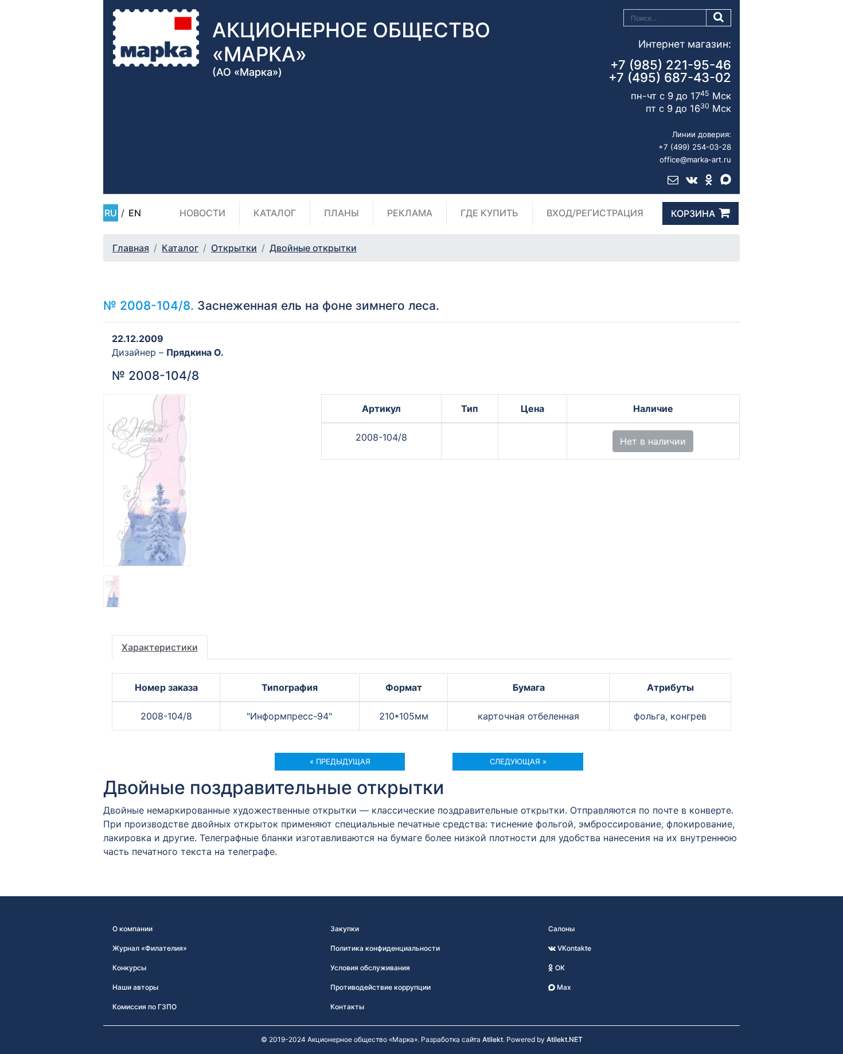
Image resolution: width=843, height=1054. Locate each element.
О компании (132, 928)
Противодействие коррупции (380, 987)
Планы (341, 213)
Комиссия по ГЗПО (144, 1006)
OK (559, 967)
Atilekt (492, 1039)
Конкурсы (129, 967)
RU (110, 213)
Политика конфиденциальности (385, 948)
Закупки (344, 928)
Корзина (693, 213)
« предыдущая (340, 761)
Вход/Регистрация (595, 213)
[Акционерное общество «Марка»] (156, 37)
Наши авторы (135, 987)
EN (134, 213)
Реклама (409, 213)
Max (563, 987)
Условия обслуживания (370, 967)
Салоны (561, 928)
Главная (130, 248)
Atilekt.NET (565, 1039)
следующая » (518, 761)
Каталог (274, 213)
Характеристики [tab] (160, 647)
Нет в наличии (653, 441)
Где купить (489, 213)
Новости (202, 213)
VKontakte (573, 948)
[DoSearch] (719, 17)
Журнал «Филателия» (149, 948)
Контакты (347, 1006)
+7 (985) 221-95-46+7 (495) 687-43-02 (669, 71)
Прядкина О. (195, 352)
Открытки (234, 248)
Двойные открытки (313, 248)
